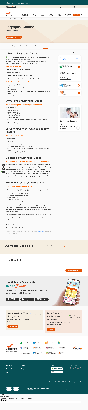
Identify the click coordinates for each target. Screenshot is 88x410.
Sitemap (53, 389)
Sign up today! (13, 326)
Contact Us (9, 369)
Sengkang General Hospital (27, 227)
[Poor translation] (5, 400)
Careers (23, 365)
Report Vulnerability (67, 389)
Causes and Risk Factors (26, 46)
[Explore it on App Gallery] (42, 299)
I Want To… (76, 14)
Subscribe (50, 329)
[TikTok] (73, 368)
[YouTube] (81, 368)
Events (8, 372)
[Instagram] (78, 368)
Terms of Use (54, 388)
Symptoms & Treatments (14, 18)
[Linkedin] (76, 368)
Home (7, 18)
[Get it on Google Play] (27, 299)
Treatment (45, 46)
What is (8, 46)
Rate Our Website (70, 388)
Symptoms (15, 46)
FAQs (22, 369)
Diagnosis (37, 46)
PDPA (63, 388)
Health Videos (58, 372)
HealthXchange (58, 368)
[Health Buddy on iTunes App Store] (12, 299)
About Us (9, 365)
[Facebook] (71, 368)
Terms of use (40, 231)
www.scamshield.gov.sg (24, 3)
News (8, 376)
